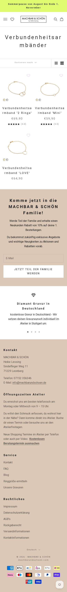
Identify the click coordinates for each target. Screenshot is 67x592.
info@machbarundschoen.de (29, 382)
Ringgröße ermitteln (15, 481)
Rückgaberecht (12, 525)
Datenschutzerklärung (16, 512)
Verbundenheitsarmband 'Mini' (49, 110)
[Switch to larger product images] (56, 63)
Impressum (10, 506)
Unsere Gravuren (13, 487)
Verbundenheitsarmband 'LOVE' (17, 170)
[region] (33, 309)
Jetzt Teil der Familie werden (33, 271)
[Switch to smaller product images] (62, 63)
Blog (6, 475)
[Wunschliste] (12, 19)
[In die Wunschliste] (28, 75)
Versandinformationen (16, 531)
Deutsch (32, 550)
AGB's (6, 519)
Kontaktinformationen (16, 537)
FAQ (5, 468)
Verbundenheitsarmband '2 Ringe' (17, 110)
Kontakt (8, 462)
